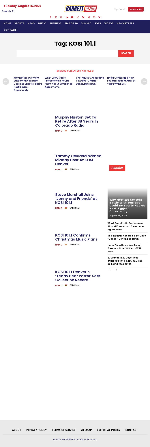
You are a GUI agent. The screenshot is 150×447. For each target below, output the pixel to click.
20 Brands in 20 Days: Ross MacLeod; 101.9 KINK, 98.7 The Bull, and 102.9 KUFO (125, 260)
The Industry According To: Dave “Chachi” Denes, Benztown (90, 81)
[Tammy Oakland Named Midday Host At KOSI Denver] (27, 162)
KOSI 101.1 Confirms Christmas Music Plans (76, 237)
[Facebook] (50, 17)
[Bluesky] (83, 17)
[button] (8, 11)
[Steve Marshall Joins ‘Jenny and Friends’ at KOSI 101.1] (27, 201)
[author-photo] (66, 130)
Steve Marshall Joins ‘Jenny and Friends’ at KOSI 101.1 (76, 198)
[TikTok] (78, 17)
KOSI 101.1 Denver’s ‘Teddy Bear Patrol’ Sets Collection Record (77, 275)
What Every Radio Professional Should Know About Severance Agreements (58, 82)
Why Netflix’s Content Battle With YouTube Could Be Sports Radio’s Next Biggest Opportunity (28, 84)
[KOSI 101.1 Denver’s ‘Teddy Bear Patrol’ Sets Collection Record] (27, 278)
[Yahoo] (100, 17)
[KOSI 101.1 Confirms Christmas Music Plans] (27, 239)
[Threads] (89, 17)
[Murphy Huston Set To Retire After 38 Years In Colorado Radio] (27, 123)
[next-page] (144, 81)
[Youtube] (72, 17)
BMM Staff (75, 130)
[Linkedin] (67, 17)
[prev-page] (6, 81)
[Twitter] (56, 17)
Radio (58, 131)
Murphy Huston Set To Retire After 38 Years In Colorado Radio (76, 121)
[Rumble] (94, 17)
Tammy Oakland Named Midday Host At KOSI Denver (78, 160)
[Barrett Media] (80, 8)
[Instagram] (61, 17)
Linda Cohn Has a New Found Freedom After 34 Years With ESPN (121, 81)
